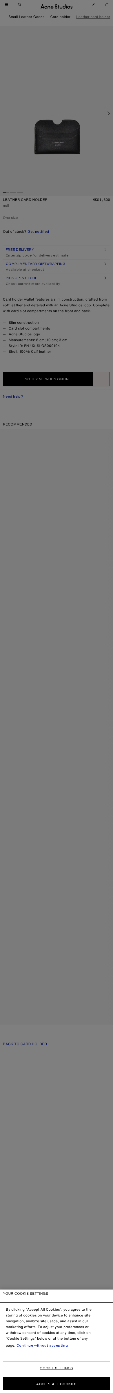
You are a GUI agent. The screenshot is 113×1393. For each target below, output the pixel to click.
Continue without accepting (42, 1345)
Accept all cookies (56, 1383)
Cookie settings (56, 1367)
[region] (56, 1341)
